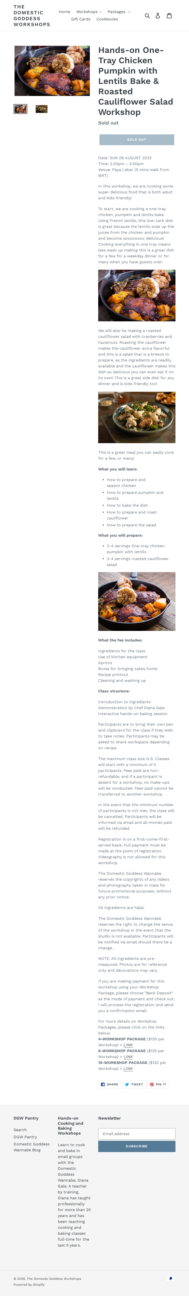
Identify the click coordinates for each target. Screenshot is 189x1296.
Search (20, 1129)
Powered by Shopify (29, 1284)
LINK (128, 1045)
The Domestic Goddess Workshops (32, 15)
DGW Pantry (25, 1137)
